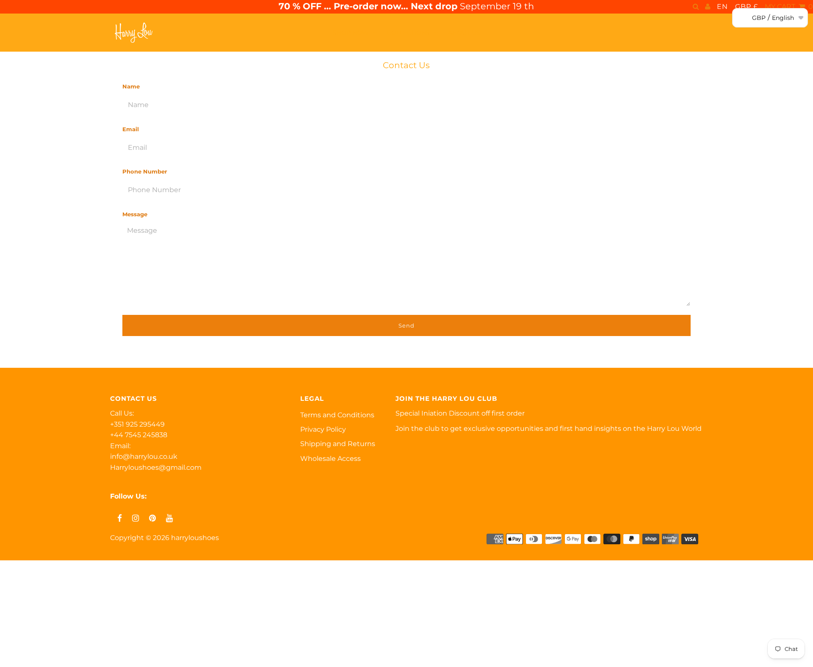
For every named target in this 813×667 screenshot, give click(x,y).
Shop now (351, 32)
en (722, 7)
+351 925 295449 (137, 424)
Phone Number (144, 171)
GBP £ (746, 7)
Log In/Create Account (51, 657)
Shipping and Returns (337, 444)
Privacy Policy (323, 429)
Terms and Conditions (337, 415)
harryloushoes (195, 538)
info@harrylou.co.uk (143, 456)
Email (130, 129)
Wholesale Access (330, 459)
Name (131, 86)
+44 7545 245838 (138, 435)
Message (134, 214)
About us (464, 32)
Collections (408, 32)
